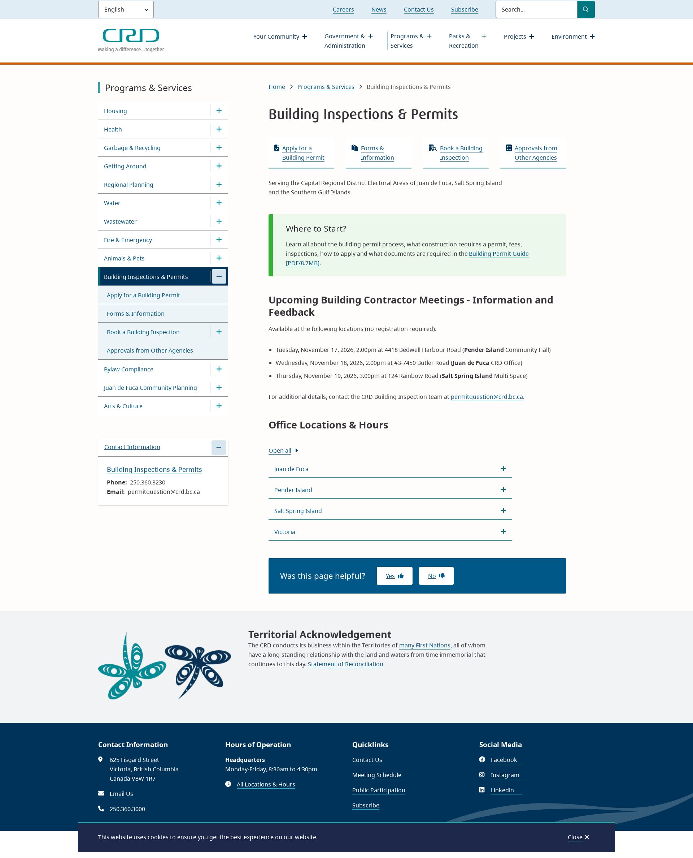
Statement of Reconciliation (345, 664)
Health (113, 129)
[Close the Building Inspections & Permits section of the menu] (219, 276)
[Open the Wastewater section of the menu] (219, 221)
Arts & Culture (123, 406)
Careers (343, 9)
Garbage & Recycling (132, 148)
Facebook (508, 760)
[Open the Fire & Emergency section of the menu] (219, 239)
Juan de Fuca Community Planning (150, 388)
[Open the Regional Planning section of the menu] (219, 184)
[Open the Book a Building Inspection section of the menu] (219, 331)
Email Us (121, 794)
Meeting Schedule (376, 775)
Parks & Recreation (464, 40)
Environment (569, 36)
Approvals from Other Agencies (150, 350)
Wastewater (120, 221)
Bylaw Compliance (128, 369)
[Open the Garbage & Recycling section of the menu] (219, 147)
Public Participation (378, 790)
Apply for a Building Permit (143, 295)
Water (112, 203)
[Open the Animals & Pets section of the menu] (219, 258)
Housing (115, 111)
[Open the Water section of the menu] (219, 202)
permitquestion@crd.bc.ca (487, 397)
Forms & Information (136, 314)
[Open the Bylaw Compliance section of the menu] (219, 369)
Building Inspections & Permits (146, 277)
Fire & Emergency (128, 240)
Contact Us (419, 9)
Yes (390, 576)
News (379, 9)
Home (277, 87)
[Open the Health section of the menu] (219, 129)
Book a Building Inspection (143, 332)
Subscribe (464, 9)
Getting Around (125, 166)
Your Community (276, 36)
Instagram (509, 775)
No (432, 576)
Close (575, 837)
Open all (280, 450)
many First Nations (424, 645)
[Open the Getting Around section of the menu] (219, 166)
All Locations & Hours (266, 784)
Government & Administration (344, 40)
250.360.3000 (127, 809)
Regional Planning (128, 185)
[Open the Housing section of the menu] (219, 110)
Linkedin (506, 790)
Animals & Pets (124, 258)
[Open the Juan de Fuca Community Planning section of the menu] (219, 387)
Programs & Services (407, 40)
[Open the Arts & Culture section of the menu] (219, 405)
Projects (515, 36)
